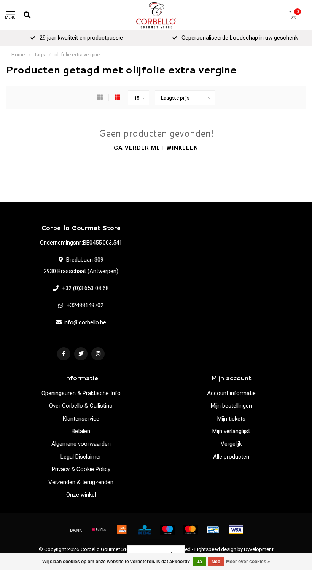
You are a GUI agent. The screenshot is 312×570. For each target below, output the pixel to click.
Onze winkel (81, 494)
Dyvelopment (259, 549)
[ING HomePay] (121, 529)
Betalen (81, 431)
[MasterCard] (190, 529)
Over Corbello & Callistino (81, 405)
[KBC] (144, 529)
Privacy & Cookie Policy (81, 469)
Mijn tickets (231, 418)
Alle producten (231, 456)
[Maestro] (167, 529)
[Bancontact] (213, 529)
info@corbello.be (85, 322)
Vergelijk (231, 443)
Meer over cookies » (248, 561)
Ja (199, 561)
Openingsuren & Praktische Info (81, 393)
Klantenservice (81, 418)
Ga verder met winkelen (156, 147)
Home (18, 54)
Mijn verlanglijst (231, 431)
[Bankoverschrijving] (76, 529)
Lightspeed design (215, 549)
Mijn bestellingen (231, 405)
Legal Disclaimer (80, 456)
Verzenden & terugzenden (80, 482)
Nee (216, 561)
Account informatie (231, 393)
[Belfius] (98, 529)
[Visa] (235, 529)
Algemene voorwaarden (81, 443)
